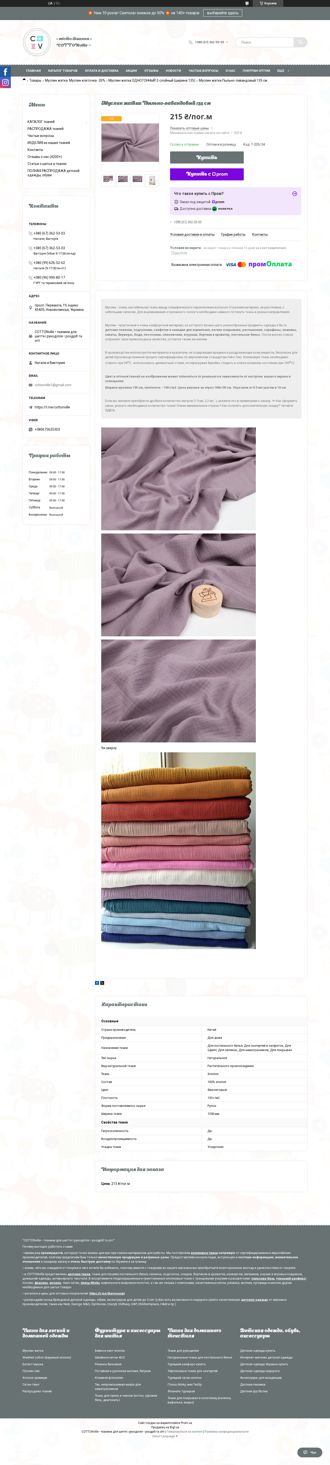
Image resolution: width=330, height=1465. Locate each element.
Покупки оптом (256, 70)
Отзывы (151, 70)
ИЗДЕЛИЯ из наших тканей (49, 143)
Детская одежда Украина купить (264, 1364)
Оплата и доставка (101, 70)
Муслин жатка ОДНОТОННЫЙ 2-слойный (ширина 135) (151, 80)
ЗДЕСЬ (110, 410)
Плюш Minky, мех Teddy (185, 1384)
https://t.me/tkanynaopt (107, 1293)
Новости (173, 70)
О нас (230, 70)
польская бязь (263, 1278)
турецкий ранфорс (291, 1278)
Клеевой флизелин (109, 1378)
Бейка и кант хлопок (110, 1350)
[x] (102, 984)
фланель (41, 1283)
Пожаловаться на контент (184, 1431)
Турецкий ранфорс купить (187, 1364)
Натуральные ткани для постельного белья (200, 1357)
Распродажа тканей (37, 1391)
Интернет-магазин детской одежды (266, 1357)
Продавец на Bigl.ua (165, 1427)
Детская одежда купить (257, 1350)
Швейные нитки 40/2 (110, 1357)
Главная (33, 70)
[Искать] (301, 42)
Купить (206, 158)
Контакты (35, 150)
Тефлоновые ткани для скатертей (193, 1371)
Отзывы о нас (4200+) (45, 157)
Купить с (198, 174)
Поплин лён (31, 1371)
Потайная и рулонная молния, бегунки (123, 1371)
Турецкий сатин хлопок (185, 1378)
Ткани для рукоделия (183, 1350)
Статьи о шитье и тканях (47, 164)
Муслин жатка (32, 1350)
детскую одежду (254, 1299)
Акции (131, 70)
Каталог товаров (63, 70)
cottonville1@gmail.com (53, 385)
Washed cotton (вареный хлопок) (46, 1357)
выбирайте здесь (222, 13)
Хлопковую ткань (256, 357)
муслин (55, 1283)
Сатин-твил (30, 1384)
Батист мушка (32, 1364)
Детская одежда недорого (260, 1371)
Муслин (110, 325)
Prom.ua (186, 1423)
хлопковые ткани (204, 1253)
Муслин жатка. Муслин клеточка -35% (75, 80)
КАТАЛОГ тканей (41, 122)
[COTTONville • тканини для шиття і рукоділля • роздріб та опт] (36, 42)
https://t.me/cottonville (52, 407)
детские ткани (79, 1274)
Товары (35, 80)
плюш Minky (90, 1283)
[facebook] (97, 984)
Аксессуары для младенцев (261, 1378)
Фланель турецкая (181, 1391)
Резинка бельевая (108, 1364)
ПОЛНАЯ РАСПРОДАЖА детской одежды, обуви (53, 173)
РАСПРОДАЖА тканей (46, 129)
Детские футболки (254, 1391)
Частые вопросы (203, 70)
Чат (313, 1452)
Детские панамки (252, 1384)
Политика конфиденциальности (227, 1431)
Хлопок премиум (34, 1378)
